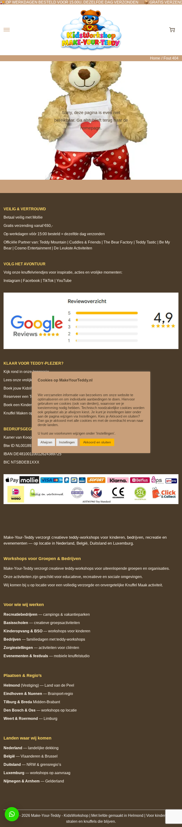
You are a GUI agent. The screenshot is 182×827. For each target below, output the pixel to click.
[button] (12, 814)
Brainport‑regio (60, 694)
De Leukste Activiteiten (73, 248)
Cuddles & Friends (85, 242)
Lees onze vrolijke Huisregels (28, 380)
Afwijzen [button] (46, 442)
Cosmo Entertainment (32, 248)
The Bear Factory (118, 242)
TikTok (48, 281)
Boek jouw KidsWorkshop (25, 388)
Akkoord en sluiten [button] (97, 442)
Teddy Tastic (146, 242)
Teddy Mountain (53, 242)
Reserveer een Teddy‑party (26, 397)
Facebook (31, 281)
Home (155, 58)
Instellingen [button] (67, 442)
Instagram (12, 281)
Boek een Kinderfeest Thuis (27, 405)
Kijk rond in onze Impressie (26, 372)
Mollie (37, 217)
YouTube (64, 281)
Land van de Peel (59, 685)
